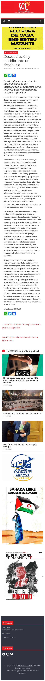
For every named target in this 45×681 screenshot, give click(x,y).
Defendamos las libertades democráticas (22, 413)
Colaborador (20, 68)
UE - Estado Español (11, 53)
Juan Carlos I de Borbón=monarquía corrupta (19, 445)
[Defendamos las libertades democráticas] (22, 391)
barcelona (30, 68)
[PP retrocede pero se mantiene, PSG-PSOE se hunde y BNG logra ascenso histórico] (22, 355)
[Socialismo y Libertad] (22, 2)
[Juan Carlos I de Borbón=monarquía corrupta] (22, 422)
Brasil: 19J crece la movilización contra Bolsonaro (20, 339)
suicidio (36, 68)
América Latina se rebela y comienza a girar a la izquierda (21, 326)
